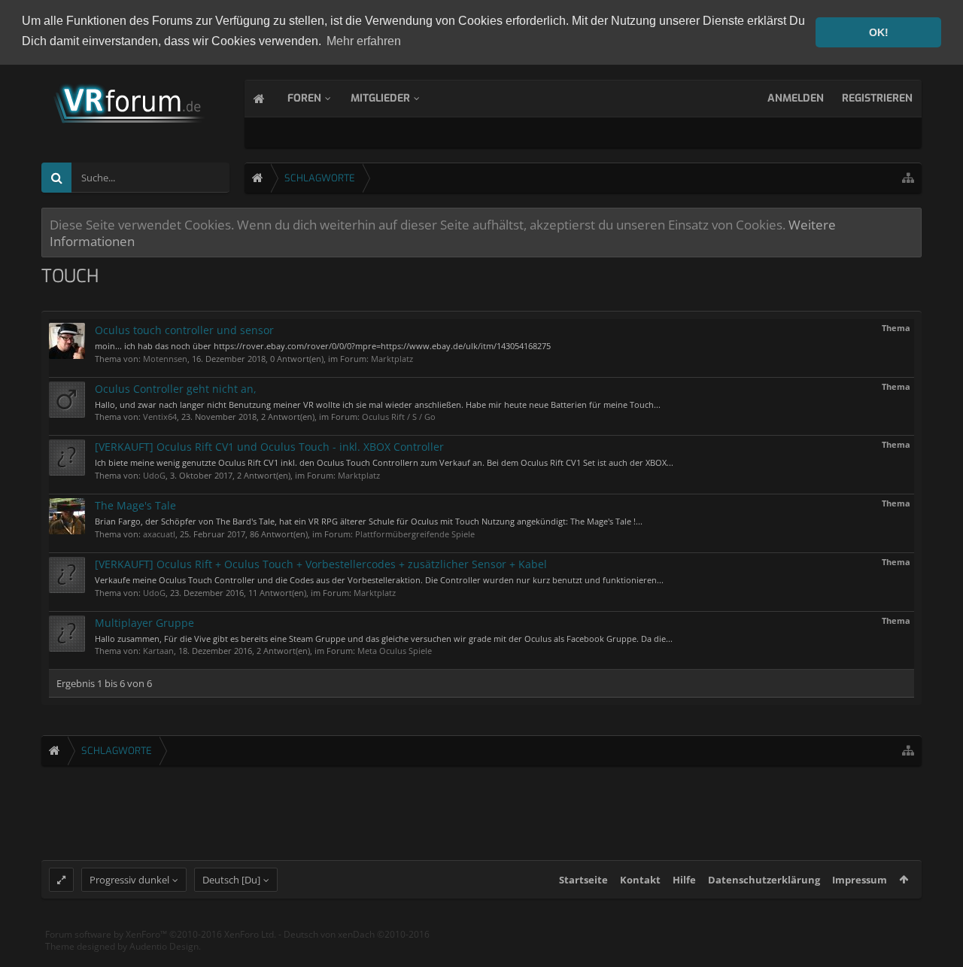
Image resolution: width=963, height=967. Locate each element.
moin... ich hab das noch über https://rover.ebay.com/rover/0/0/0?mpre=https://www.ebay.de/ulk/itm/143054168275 (323, 345)
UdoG (154, 475)
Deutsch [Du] (231, 879)
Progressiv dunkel (129, 879)
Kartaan (158, 650)
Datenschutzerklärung (764, 879)
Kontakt (640, 879)
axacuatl (159, 534)
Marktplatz (392, 358)
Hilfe (684, 879)
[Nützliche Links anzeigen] (908, 178)
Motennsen (165, 358)
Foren (304, 98)
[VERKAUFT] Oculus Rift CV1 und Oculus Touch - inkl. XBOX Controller (269, 446)
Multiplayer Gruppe (144, 623)
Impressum (859, 879)
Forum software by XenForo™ (160, 934)
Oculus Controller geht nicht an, (176, 389)
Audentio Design (164, 946)
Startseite (583, 879)
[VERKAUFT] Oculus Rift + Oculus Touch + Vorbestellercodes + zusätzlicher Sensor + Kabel (321, 564)
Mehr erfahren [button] (364, 41)
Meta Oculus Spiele (394, 650)
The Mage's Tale (135, 505)
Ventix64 (160, 416)
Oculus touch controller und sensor (184, 330)
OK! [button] (879, 32)
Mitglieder (380, 98)
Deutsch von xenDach (357, 934)
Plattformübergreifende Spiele (415, 534)
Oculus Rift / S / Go (399, 416)
